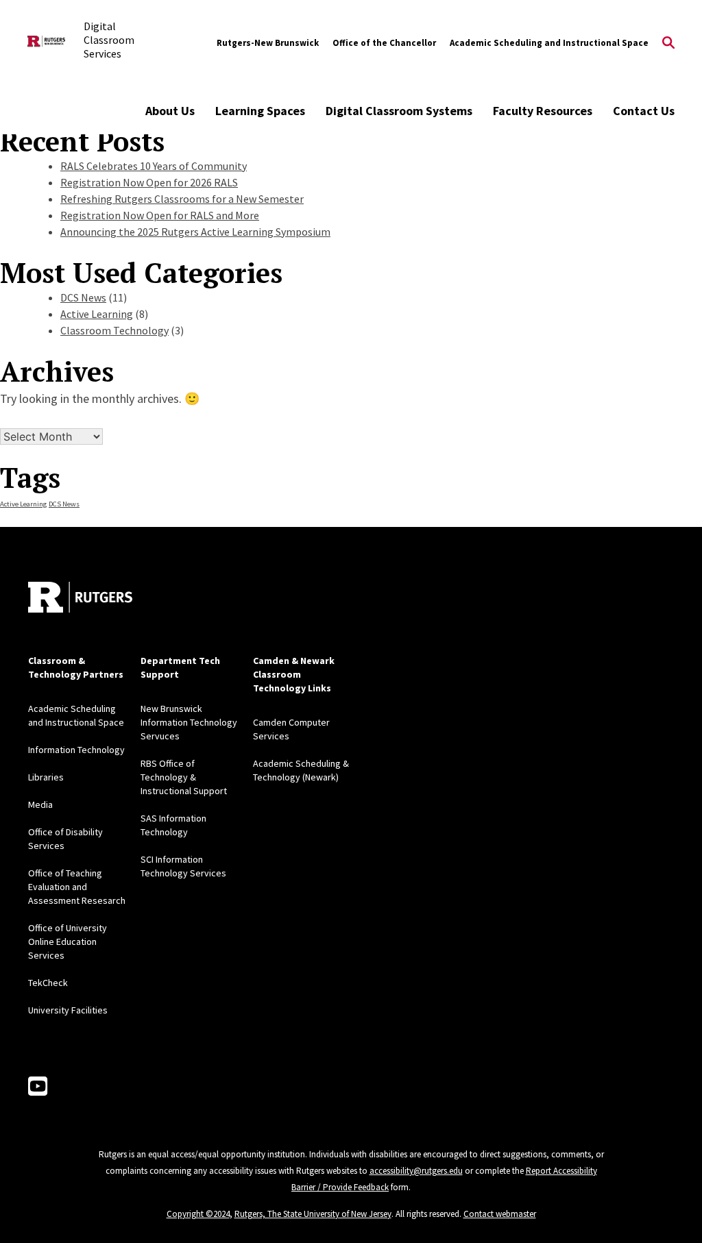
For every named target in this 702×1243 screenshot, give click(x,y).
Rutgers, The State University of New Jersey (312, 1214)
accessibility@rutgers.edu (416, 1171)
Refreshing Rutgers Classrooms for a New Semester (182, 199)
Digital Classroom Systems (399, 111)
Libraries (46, 777)
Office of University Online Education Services (67, 941)
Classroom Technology (114, 330)
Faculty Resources (542, 111)
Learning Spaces (260, 111)
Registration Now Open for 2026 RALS (149, 182)
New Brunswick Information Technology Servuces (189, 722)
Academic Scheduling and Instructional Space (549, 43)
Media (40, 804)
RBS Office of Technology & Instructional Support (184, 777)
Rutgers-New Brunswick (268, 43)
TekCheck (48, 982)
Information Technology (76, 749)
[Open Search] (668, 43)
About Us (170, 111)
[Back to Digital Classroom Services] (46, 43)
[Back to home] (80, 597)
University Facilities (68, 1010)
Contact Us (644, 111)
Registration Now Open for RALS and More (159, 215)
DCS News (83, 297)
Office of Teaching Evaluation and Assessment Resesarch (76, 887)
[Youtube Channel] (37, 1086)
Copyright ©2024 (198, 1214)
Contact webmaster (499, 1214)
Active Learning (96, 314)
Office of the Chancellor (384, 43)
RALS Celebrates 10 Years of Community (153, 166)
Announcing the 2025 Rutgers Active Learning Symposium (195, 231)
